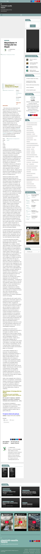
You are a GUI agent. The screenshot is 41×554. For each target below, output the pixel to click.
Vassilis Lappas (3, 551)
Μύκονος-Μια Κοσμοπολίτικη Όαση (32, 84)
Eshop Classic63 (37, 552)
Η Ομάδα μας (26, 549)
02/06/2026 (4, 494)
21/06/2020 (33, 197)
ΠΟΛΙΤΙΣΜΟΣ (29, 169)
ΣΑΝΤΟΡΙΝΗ (29, 171)
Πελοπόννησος (34, 169)
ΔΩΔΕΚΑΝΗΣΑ (29, 134)
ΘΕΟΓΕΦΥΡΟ (29, 147)
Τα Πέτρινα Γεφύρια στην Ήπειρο (32, 78)
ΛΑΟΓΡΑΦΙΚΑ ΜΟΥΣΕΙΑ (30, 156)
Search (27, 20)
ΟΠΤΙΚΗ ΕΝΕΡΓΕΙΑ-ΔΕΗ (31, 90)
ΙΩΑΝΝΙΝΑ (28, 149)
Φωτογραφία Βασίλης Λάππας (31, 187)
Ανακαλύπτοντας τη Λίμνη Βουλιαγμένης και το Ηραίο (29, 492)
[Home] (1, 15)
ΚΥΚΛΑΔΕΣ (12, 501)
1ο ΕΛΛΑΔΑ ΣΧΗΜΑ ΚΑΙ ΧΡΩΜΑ (32, 122)
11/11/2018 (4, 472)
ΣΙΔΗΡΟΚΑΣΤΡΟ (29, 175)
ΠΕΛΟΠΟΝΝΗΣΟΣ (7, 40)
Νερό (27, 164)
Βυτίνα (11, 131)
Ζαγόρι (35, 139)
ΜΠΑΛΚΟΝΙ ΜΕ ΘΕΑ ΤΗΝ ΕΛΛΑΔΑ (34, 549)
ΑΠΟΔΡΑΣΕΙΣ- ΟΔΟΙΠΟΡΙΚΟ (26, 490)
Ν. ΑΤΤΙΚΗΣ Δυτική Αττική (31, 160)
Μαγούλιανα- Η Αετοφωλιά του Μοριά (10, 45)
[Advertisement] (12, 29)
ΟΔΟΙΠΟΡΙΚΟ (31, 164)
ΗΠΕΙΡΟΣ (28, 141)
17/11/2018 (33, 202)
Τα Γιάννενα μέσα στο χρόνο (31, 185)
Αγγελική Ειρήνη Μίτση (30, 132)
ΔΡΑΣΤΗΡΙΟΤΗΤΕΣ (26, 552)
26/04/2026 (24, 494)
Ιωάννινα (32, 149)
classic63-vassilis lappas (9, 541)
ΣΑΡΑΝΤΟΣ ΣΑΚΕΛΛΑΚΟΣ (31, 173)
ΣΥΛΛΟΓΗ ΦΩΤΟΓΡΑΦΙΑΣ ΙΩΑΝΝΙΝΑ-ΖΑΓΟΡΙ (31, 180)
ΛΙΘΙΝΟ (36, 156)
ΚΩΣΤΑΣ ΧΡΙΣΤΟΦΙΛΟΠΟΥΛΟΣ (32, 154)
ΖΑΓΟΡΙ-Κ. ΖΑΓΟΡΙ (30, 139)
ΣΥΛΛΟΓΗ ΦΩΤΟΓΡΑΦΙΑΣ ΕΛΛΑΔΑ (32, 177)
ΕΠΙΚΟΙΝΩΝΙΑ (32, 552)
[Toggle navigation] (21, 15)
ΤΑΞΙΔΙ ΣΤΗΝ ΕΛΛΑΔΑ (30, 183)
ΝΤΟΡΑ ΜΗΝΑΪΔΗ (35, 162)
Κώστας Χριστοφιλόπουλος (19, 93)
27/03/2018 (33, 213)
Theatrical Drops (29, 126)
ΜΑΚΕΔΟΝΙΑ (29, 158)
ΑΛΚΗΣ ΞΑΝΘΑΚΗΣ (30, 87)
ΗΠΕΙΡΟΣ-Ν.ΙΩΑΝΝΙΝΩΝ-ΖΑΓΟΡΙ (32, 143)
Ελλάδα (33, 134)
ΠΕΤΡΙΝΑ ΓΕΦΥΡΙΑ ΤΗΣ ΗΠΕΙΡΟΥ (7, 490)
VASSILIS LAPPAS (29, 128)
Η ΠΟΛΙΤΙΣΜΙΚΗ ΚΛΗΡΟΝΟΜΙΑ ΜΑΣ (32, 145)
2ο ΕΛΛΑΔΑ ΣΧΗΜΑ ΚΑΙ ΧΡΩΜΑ (32, 124)
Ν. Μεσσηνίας (29, 162)
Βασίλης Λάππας (12, 49)
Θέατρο (33, 147)
